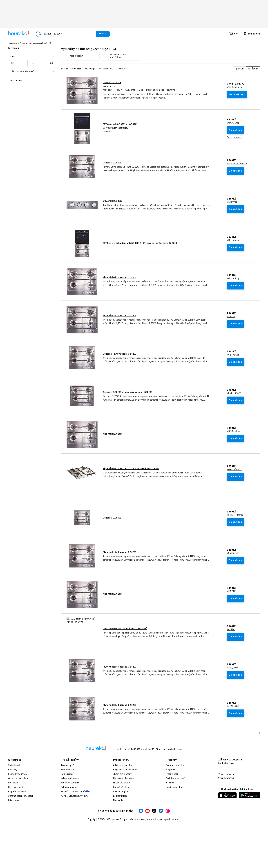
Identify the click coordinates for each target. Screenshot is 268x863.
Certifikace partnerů (175, 778)
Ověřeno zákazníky (175, 765)
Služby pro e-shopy (122, 774)
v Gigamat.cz (233, 354)
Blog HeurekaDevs (17, 791)
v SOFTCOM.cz (234, 393)
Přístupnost (14, 800)
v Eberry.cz (232, 202)
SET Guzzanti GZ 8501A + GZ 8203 (120, 124)
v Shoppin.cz (233, 553)
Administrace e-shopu (123, 765)
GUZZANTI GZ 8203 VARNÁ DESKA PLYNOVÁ (125, 628)
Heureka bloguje (16, 787)
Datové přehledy (121, 787)
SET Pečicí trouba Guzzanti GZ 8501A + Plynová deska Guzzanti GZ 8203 (140, 243)
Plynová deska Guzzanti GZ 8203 (119, 277)
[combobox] (66, 34)
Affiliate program (121, 791)
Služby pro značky (121, 782)
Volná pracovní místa (18, 778)
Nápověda (118, 800)
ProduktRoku (172, 774)
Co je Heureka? (15, 765)
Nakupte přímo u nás (70, 778)
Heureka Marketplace (123, 778)
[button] (18, 63)
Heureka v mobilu (69, 769)
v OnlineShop (233, 123)
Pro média (13, 782)
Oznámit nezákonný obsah (21, 796)
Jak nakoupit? (67, 765)
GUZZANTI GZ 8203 (113, 201)
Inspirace (170, 782)
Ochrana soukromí (69, 787)
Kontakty (12, 769)
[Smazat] (93, 34)
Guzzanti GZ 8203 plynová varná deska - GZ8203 (127, 392)
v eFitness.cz (233, 706)
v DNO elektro (233, 431)
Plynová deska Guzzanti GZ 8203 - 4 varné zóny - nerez (131, 468)
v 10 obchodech (234, 87)
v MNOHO (231, 591)
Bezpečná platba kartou (72, 791)
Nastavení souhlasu (70, 782)
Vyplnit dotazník (226, 778)
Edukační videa (120, 796)
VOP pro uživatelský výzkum (74, 796)
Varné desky (109, 86)
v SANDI (231, 316)
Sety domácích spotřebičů (115, 128)
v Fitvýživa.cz (233, 667)
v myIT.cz (231, 629)
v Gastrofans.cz (234, 469)
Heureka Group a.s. (120, 819)
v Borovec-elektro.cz (237, 163)
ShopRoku (171, 769)
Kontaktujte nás (226, 763)
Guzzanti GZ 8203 (112, 82)
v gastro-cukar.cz (235, 514)
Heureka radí (67, 774)
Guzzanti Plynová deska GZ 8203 (119, 354)
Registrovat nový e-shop (125, 769)
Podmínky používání (17, 774)
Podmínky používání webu (167, 819)
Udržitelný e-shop (174, 787)
